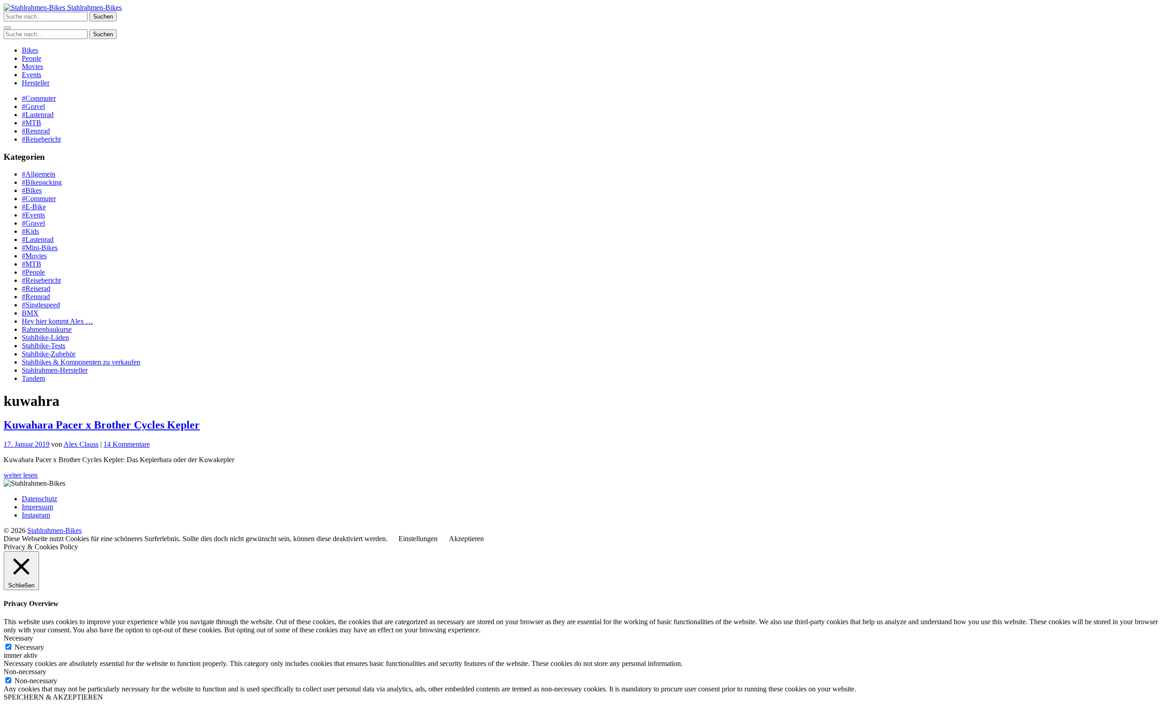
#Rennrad (36, 131)
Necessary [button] (18, 638)
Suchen (103, 16)
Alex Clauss (81, 444)
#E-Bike (34, 207)
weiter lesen (21, 475)
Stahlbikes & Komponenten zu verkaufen (81, 362)
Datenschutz (39, 499)
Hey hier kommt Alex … (57, 321)
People (31, 58)
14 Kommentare (126, 444)
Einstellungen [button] (418, 538)
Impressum (37, 507)
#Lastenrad (38, 114)
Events (31, 75)
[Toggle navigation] (7, 27)
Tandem (33, 378)
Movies (32, 66)
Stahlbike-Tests (43, 346)
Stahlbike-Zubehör (48, 354)
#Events (33, 215)
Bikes (30, 50)
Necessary (29, 647)
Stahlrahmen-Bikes (93, 7)
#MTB (31, 123)
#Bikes (32, 190)
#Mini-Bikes (40, 247)
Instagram (36, 515)
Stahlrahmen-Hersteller (55, 370)
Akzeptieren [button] (466, 538)
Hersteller (35, 83)
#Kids (30, 231)
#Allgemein (38, 174)
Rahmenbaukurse (47, 329)
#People (33, 272)
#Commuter (39, 98)
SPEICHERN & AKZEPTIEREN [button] (53, 697)
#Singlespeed (41, 305)
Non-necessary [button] (25, 671)
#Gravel (33, 106)
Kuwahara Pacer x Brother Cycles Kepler (102, 425)
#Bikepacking (42, 182)
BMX (30, 313)
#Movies (34, 256)
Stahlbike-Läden (45, 337)
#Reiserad (36, 288)
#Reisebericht (41, 139)
